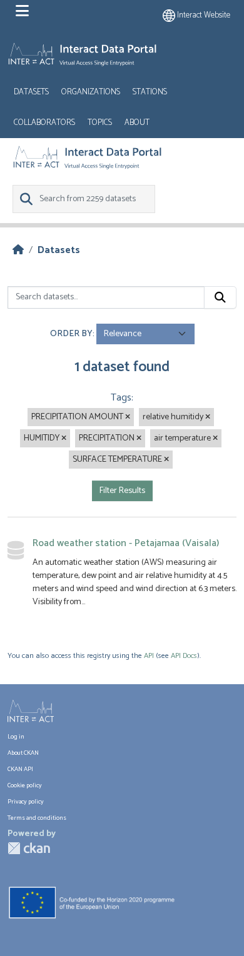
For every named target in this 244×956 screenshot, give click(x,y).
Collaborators (44, 122)
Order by (71, 334)
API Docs (184, 656)
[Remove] (127, 417)
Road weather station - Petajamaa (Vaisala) (126, 543)
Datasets (31, 92)
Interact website (202, 15)
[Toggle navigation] (22, 11)
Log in (16, 737)
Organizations (90, 92)
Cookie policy (25, 785)
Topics (100, 122)
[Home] (18, 250)
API (149, 656)
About (137, 122)
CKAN (29, 848)
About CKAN (23, 753)
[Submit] (220, 297)
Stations (150, 92)
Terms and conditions (37, 818)
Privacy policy (26, 802)
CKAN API (20, 769)
